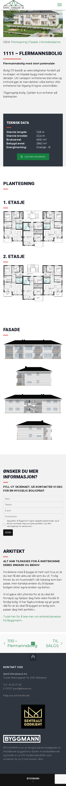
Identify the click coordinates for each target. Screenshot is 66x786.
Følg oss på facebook (16, 695)
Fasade (34, 42)
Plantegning (19, 42)
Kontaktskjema (50, 42)
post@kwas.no (22, 688)
